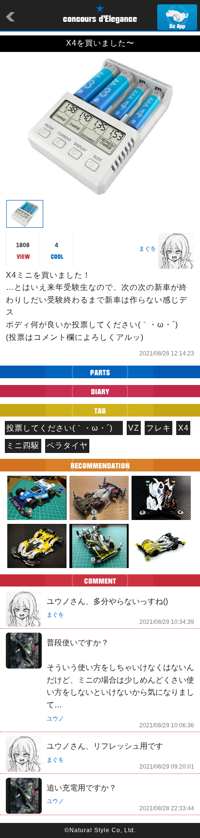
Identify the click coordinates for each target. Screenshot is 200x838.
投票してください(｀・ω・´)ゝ (63, 428)
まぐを (147, 248)
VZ (133, 428)
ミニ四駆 (22, 445)
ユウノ (55, 718)
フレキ (158, 428)
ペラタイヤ (67, 445)
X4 (183, 428)
